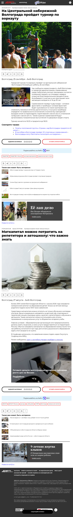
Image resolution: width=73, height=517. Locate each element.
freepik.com (5, 290)
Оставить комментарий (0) (57, 141)
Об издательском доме (46, 470)
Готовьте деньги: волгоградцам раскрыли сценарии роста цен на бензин (40, 371)
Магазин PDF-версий (20, 473)
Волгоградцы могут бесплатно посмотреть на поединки (37, 134)
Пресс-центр (58, 470)
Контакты (17, 470)
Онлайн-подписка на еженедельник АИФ (40, 473)
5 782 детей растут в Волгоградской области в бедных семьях (28, 430)
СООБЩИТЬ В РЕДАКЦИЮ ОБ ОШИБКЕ (24, 475)
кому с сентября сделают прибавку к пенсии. (45, 340)
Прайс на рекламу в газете (29, 470)
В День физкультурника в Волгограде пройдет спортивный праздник (30, 176)
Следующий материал (37, 511)
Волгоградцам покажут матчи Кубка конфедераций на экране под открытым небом (35, 194)
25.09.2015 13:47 (6, 8)
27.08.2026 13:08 (6, 228)
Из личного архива (19, 69)
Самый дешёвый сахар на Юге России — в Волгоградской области (30, 436)
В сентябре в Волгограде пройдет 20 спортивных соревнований (41, 132)
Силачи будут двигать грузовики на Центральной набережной (28, 182)
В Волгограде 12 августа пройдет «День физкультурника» (27, 188)
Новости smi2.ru (8, 223)
